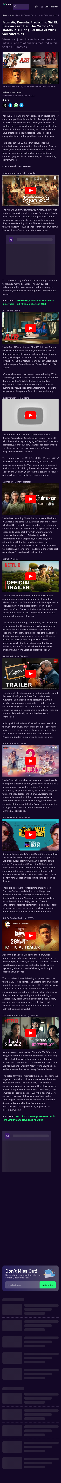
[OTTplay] (7, 7)
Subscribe (47, 1284)
